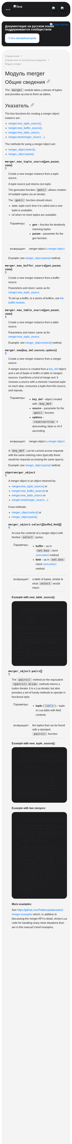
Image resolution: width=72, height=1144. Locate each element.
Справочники (12, 56)
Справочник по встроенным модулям (25, 60)
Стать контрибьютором (22, 38)
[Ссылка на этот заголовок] (49, 82)
